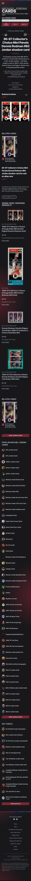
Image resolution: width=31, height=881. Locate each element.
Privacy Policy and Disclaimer (10, 859)
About (15, 846)
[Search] (27, 20)
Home (15, 824)
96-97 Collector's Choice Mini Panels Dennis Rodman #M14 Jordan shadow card (10, 160)
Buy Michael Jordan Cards (15, 829)
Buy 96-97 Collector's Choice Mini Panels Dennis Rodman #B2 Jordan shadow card (16, 73)
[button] (3, 3)
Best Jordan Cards (15, 832)
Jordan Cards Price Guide (15, 838)
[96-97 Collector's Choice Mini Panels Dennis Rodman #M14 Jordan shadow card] (26, 34)
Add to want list (8, 197)
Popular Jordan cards (16, 31)
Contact (15, 849)
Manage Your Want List (15, 840)
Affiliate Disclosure (21, 859)
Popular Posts (15, 835)
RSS (26, 859)
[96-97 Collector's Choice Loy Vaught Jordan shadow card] (4, 34)
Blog (15, 826)
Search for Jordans (15, 843)
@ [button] (17, 819)
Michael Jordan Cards (18, 856)
